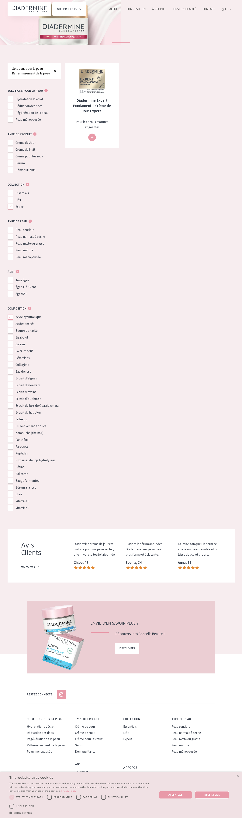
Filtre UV (21, 419)
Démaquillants (26, 170)
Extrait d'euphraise (28, 399)
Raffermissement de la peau (46, 745)
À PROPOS (130, 768)
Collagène (22, 365)
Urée (19, 494)
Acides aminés (25, 324)
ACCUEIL (114, 9)
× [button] (237, 775)
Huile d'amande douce (31, 426)
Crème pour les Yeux (29, 156)
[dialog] (121, 795)
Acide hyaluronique (29, 317)
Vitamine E (22, 508)
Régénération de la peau (32, 113)
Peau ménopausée (28, 119)
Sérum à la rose (26, 487)
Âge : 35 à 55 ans (26, 287)
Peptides (22, 453)
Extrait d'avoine (26, 392)
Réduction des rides (29, 106)
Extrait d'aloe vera (28, 385)
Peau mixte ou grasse (30, 243)
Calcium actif (24, 351)
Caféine (21, 344)
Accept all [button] (175, 794)
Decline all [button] (212, 794)
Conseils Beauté (184, 9)
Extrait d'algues (26, 378)
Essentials (22, 193)
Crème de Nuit (25, 149)
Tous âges (22, 280)
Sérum (20, 163)
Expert (20, 207)
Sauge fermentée (28, 481)
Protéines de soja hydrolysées (35, 460)
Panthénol (22, 440)
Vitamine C (22, 501)
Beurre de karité (27, 330)
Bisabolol (22, 337)
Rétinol (20, 467)
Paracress (22, 446)
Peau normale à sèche (30, 237)
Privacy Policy (68, 790)
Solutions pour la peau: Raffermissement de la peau (31, 70)
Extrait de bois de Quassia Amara (37, 406)
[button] (81, 813)
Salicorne (22, 474)
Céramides (23, 358)
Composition (136, 9)
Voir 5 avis (28, 567)
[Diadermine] (29, 9)
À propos (158, 9)
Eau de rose (23, 371)
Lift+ (18, 200)
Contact (209, 9)
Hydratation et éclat (29, 99)
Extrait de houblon (28, 412)
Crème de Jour (26, 143)
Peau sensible (25, 230)
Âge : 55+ (21, 294)
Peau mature (24, 250)
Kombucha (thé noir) (29, 433)
